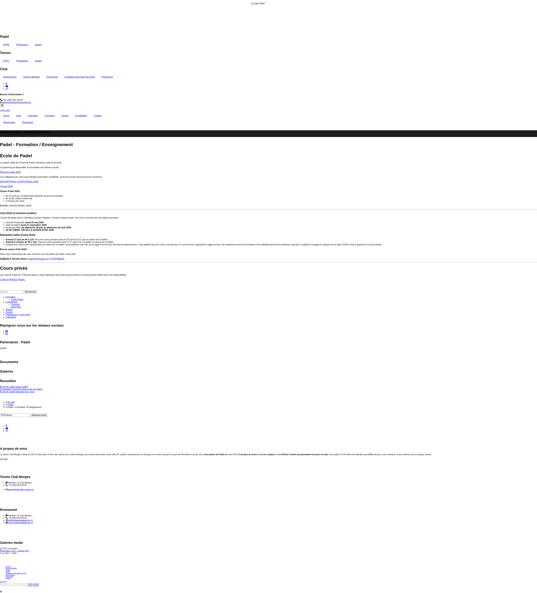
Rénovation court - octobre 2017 (14, 551)
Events (65, 115)
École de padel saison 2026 (14, 387)
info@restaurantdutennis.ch (20, 520)
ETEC (6, 61)
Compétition (81, 115)
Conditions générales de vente (79, 77)
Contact (98, 115)
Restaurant (27, 122)
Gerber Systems (33, 584)
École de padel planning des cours (17, 392)
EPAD (6, 44)
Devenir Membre (31, 77)
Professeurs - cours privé (18, 314)
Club (18, 115)
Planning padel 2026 (10, 172)
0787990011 (58, 259)
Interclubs (16, 307)
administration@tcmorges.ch (16, 102)
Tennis (8, 570)
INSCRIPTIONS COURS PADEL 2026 (19, 181)
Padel (7, 571)
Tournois (15, 304)
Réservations (10, 77)
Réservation (9, 122)
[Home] (3, 581)
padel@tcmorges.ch (38, 259)
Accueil (8, 566)
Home (6, 115)
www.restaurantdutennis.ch (20, 522)
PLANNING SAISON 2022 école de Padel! (21, 389)
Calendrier (33, 115)
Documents (52, 77)
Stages (38, 44)
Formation (50, 115)
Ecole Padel (17, 299)
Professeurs (22, 44)
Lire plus (4, 459)
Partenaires (107, 77)
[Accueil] (5, 110)
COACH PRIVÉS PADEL (12, 279)
